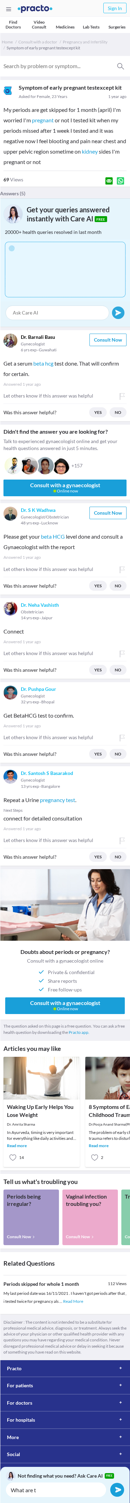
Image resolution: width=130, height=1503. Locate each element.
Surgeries (117, 27)
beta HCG (53, 536)
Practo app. (79, 1032)
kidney (90, 151)
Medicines (65, 27)
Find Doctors (13, 24)
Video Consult (39, 24)
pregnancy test (57, 800)
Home (7, 41)
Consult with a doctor (37, 41)
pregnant (43, 120)
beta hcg (43, 363)
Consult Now (108, 340)
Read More (73, 1301)
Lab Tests (91, 27)
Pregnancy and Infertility (85, 41)
